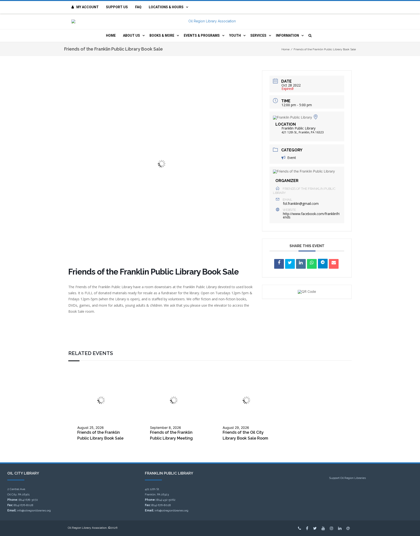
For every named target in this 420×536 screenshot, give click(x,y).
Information (287, 35)
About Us (131, 35)
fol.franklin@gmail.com (301, 203)
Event (291, 157)
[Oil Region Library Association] (210, 21)
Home (111, 35)
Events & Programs (202, 35)
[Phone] (300, 528)
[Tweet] (290, 264)
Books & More (161, 35)
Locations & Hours (166, 7)
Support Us (117, 7)
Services (258, 35)
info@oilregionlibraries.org (34, 510)
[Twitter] (315, 528)
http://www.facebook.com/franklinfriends (311, 215)
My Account (87, 7)
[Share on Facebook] (279, 264)
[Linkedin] (301, 264)
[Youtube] (323, 528)
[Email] (334, 264)
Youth (235, 35)
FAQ (138, 7)
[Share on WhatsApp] (312, 264)
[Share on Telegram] (323, 263)
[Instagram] (331, 528)
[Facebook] (307, 528)
